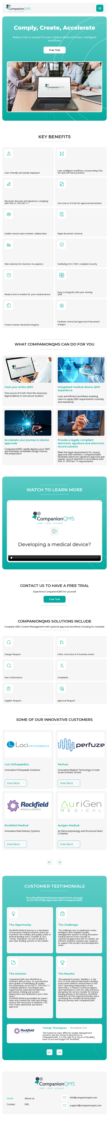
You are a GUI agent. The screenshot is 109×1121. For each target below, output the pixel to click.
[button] (54, 531)
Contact (11, 1104)
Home (10, 1098)
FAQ (27, 1104)
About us (29, 1098)
